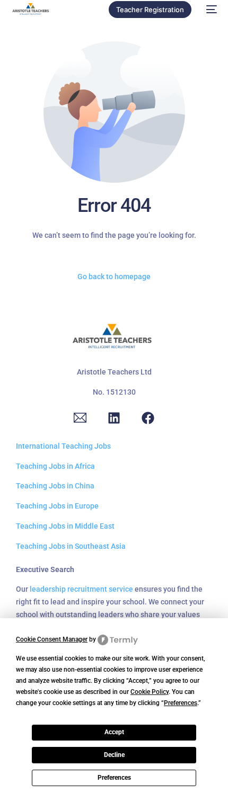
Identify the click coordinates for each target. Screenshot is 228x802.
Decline (114, 755)
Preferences (114, 777)
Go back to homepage (114, 276)
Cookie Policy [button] (149, 692)
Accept (114, 732)
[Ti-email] (80, 418)
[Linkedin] (114, 418)
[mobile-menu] (209, 9)
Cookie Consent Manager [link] (51, 639)
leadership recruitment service (81, 589)
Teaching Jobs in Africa (55, 466)
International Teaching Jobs (63, 446)
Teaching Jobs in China (55, 486)
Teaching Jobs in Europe (57, 506)
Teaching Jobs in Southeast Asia (71, 546)
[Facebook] (148, 418)
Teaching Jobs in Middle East (65, 526)
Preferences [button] (180, 703)
